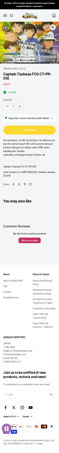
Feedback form (10, 297)
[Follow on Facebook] (5, 407)
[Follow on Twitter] (14, 407)
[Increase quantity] (20, 106)
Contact (7, 291)
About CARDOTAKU (13, 280)
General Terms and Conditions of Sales (43, 301)
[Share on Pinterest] (25, 184)
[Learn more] (52, 118)
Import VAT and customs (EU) (40, 316)
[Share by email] (30, 184)
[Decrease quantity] (7, 106)
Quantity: (8, 99)
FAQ (5, 286)
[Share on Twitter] (19, 184)
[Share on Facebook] (13, 184)
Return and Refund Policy (42, 282)
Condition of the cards (44, 308)
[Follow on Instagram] (22, 407)
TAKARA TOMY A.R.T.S (14, 68)
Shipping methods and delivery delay (42, 291)
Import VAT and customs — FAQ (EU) (43, 325)
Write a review (29, 240)
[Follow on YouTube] (30, 407)
